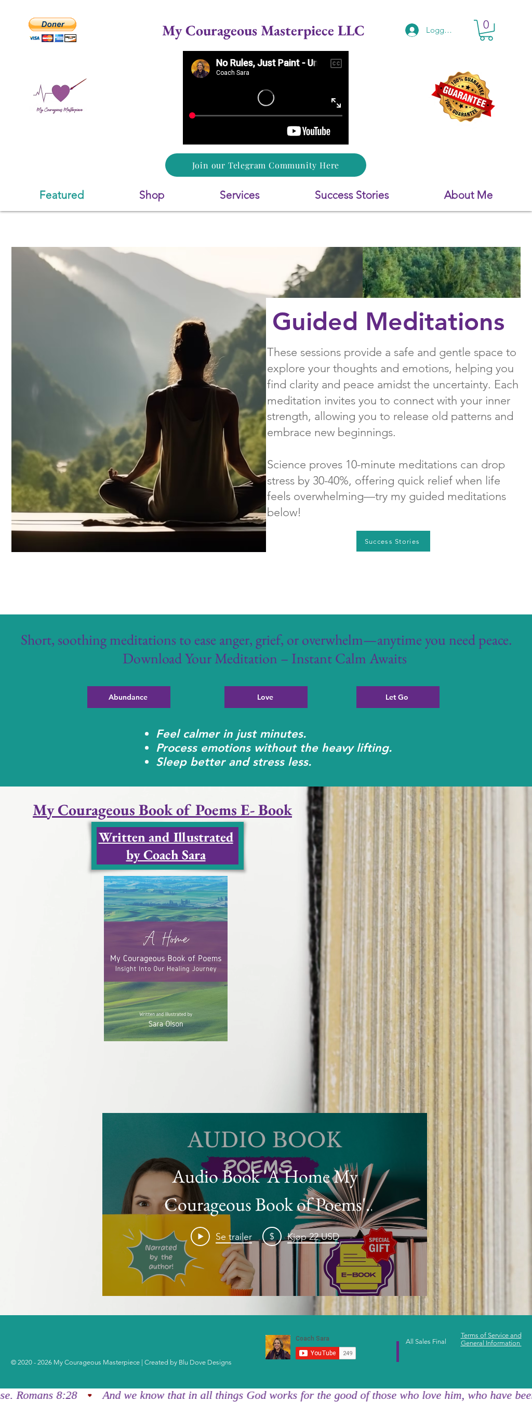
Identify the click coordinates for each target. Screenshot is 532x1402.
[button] (52, 30)
